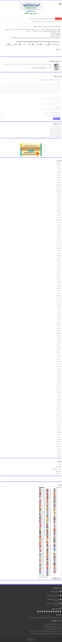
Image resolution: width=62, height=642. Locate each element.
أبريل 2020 (59, 343)
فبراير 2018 (59, 404)
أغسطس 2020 (58, 333)
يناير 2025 (59, 208)
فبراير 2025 (59, 206)
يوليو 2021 (59, 307)
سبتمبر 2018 (59, 387)
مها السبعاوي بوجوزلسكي (57, 631)
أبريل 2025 (59, 201)
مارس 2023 (59, 260)
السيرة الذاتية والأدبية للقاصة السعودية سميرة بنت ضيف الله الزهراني (41, 631)
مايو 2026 (59, 170)
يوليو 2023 (59, 251)
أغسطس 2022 (58, 277)
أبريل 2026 (59, 173)
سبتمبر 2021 (59, 303)
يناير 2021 (59, 321)
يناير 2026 (59, 180)
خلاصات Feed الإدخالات (56, 469)
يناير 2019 (59, 378)
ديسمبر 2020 (58, 324)
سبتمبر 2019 (59, 359)
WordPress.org (58, 474)
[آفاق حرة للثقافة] (31, 8)
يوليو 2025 (59, 194)
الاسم (59, 97)
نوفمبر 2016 (59, 439)
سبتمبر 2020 (59, 331)
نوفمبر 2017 (59, 411)
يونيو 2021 (59, 310)
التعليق (58, 82)
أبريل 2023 (59, 258)
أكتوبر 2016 (59, 442)
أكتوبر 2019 (59, 357)
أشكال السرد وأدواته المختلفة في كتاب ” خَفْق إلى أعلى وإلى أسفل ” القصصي (43, 633)
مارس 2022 (59, 288)
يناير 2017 (59, 435)
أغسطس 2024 (58, 220)
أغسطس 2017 (58, 418)
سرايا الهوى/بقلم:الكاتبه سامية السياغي (55, 136)
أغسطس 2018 (58, 390)
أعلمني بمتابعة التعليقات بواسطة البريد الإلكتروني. (52, 113)
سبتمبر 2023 (59, 246)
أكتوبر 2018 (59, 385)
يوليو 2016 (59, 449)
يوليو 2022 (59, 279)
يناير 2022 (59, 293)
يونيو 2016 (59, 451)
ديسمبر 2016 (58, 437)
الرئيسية (59, 22)
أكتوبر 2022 (59, 272)
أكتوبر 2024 (59, 215)
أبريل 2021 (59, 314)
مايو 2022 (59, 284)
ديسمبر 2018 (58, 380)
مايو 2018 (59, 397)
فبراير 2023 (59, 262)
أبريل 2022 (59, 286)
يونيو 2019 (59, 366)
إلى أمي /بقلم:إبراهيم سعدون (48, 626)
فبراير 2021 (59, 319)
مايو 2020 (59, 340)
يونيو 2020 (59, 338)
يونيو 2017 (59, 423)
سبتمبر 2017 (59, 416)
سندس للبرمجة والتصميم (30, 638)
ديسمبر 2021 (58, 295)
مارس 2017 (59, 430)
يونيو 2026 (59, 168)
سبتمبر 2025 (59, 189)
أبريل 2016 (59, 456)
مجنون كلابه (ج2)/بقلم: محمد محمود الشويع (51, 629)
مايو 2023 (59, 255)
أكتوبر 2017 (59, 413)
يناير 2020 (59, 350)
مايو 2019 (59, 369)
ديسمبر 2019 (58, 352)
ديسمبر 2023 (58, 239)
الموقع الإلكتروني (57, 107)
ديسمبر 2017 (58, 409)
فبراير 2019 (59, 376)
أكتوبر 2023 (59, 244)
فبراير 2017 (59, 432)
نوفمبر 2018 (59, 383)
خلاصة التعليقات (58, 471)
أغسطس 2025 (58, 192)
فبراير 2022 (59, 291)
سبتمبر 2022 (59, 274)
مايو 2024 (59, 227)
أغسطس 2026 (58, 163)
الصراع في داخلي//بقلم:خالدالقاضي (55, 131)
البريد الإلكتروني (57, 102)
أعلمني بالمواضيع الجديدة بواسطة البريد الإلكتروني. (52, 115)
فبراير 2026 (59, 178)
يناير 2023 (59, 265)
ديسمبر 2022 (58, 267)
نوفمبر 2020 (59, 326)
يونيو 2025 (59, 196)
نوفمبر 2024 (59, 213)
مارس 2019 (59, 373)
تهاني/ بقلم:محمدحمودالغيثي (48, 18)
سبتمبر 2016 (59, 444)
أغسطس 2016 (58, 446)
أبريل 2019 (59, 371)
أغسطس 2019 (58, 362)
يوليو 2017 (59, 420)
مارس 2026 (59, 175)
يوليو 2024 (59, 222)
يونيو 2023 (59, 253)
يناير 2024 (59, 236)
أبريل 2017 (59, 428)
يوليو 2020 (59, 336)
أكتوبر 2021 (59, 300)
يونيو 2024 (59, 225)
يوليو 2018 (59, 392)
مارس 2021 (59, 317)
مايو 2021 (59, 312)
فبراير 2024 (59, 234)
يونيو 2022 (59, 281)
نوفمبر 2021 (59, 298)
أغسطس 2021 (58, 305)
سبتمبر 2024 (59, 218)
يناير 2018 (59, 406)
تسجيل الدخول (58, 467)
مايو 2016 (59, 454)
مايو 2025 (59, 199)
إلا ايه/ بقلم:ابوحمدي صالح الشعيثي (55, 134)
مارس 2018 (59, 402)
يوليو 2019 (59, 364)
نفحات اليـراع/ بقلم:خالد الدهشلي (56, 129)
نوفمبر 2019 (59, 354)
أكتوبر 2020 (59, 328)
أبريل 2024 (59, 229)
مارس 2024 (59, 232)
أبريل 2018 (59, 399)
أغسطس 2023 (58, 248)
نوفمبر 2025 (59, 185)
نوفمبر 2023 (59, 241)
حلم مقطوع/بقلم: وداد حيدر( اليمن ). (50, 624)
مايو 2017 (59, 425)
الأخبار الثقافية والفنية (54, 22)
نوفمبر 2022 (59, 270)
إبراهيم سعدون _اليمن (58, 626)
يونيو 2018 (59, 395)
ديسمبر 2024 (58, 211)
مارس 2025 (59, 203)
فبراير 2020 (59, 347)
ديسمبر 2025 (58, 182)
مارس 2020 (59, 345)
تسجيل (60, 464)
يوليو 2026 (59, 166)
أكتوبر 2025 (59, 187)
